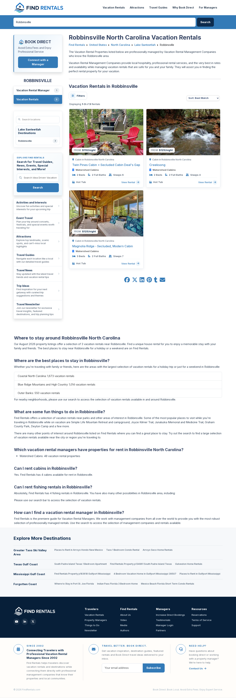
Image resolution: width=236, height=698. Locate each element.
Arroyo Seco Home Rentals (158, 549)
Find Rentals (77, 45)
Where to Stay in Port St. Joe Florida (74, 583)
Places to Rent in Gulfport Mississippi (200, 573)
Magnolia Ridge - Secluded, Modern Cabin (102, 246)
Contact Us (196, 668)
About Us (125, 614)
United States (98, 45)
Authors (124, 630)
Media (123, 625)
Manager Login (164, 625)
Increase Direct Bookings (170, 614)
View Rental (128, 182)
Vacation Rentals (114, 7)
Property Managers (96, 620)
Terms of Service (201, 620)
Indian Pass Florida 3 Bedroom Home (117, 583)
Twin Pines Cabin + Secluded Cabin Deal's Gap (106, 165)
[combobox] (104, 22)
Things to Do (92, 625)
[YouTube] (16, 622)
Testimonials (163, 620)
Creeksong (157, 165)
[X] (33, 622)
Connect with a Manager (38, 62)
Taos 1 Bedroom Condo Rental (122, 549)
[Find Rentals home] (38, 7)
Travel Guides (158, 7)
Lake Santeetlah (145, 45)
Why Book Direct (183, 7)
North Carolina (120, 45)
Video (123, 620)
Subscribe (153, 668)
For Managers (208, 7)
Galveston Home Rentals (188, 564)
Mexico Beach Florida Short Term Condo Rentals (167, 583)
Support (196, 625)
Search (38, 187)
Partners (161, 630)
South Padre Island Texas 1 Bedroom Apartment (80, 564)
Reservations (199, 614)
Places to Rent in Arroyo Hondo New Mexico (78, 549)
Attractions (137, 7)
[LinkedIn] (25, 622)
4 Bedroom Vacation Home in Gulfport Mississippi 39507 (145, 573)
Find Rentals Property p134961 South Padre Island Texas (141, 564)
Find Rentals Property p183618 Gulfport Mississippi (82, 573)
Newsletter (91, 630)
